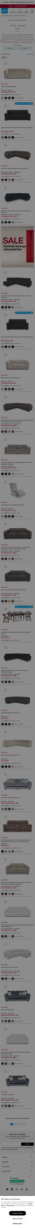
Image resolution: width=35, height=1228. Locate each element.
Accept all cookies (17, 1213)
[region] (17, 1212)
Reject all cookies (17, 1218)
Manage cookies (17, 1223)
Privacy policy (10, 1205)
